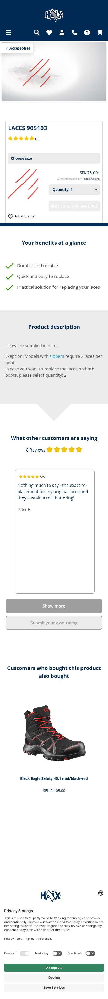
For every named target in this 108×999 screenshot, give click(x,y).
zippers (57, 356)
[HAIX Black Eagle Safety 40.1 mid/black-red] (54, 732)
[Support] (74, 32)
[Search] (36, 32)
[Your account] (62, 32)
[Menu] (10, 32)
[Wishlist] (49, 32)
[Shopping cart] (98, 32)
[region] (54, 746)
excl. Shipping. (92, 178)
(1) (23, 138)
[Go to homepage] (54, 15)
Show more (53, 606)
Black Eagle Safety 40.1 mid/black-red (54, 778)
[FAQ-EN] (87, 32)
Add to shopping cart (74, 206)
